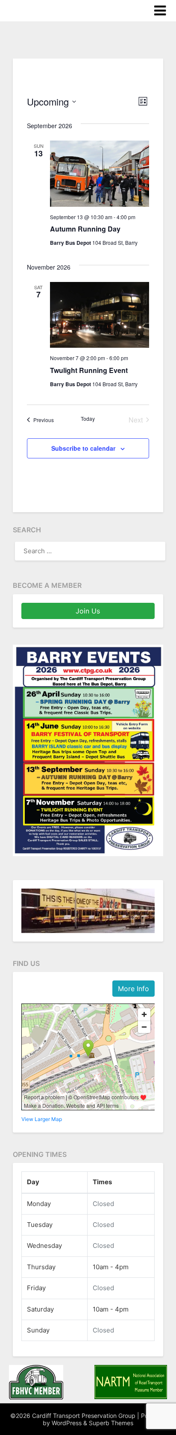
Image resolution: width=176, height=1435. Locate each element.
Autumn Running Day (85, 229)
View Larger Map (41, 1119)
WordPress (67, 1422)
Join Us (88, 611)
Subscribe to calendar (83, 448)
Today (88, 418)
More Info (133, 988)
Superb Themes (111, 1422)
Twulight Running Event (89, 370)
